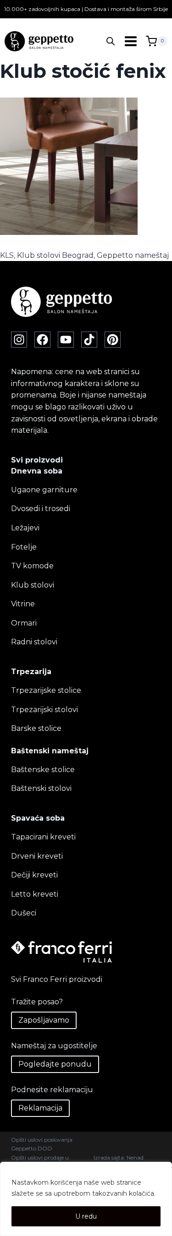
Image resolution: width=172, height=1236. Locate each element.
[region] (86, 1199)
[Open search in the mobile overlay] (110, 41)
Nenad (135, 1157)
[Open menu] (130, 41)
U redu (86, 1216)
